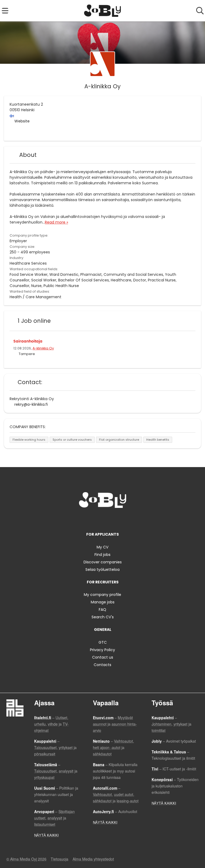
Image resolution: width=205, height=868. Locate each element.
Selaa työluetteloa (102, 569)
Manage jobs (103, 602)
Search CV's (103, 617)
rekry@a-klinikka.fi (31, 404)
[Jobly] (102, 11)
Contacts (102, 664)
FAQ (102, 609)
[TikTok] (112, 519)
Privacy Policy (102, 649)
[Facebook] (86, 519)
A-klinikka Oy (43, 348)
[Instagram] (94, 519)
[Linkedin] (103, 519)
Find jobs (102, 554)
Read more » (56, 222)
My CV (102, 547)
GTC (102, 642)
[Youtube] (120, 519)
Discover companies (103, 562)
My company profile (102, 594)
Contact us (102, 657)
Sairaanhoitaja (27, 341)
